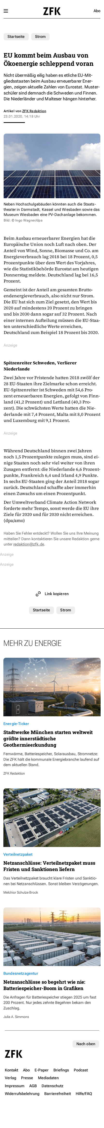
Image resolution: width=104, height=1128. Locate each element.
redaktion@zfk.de (28, 544)
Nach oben (85, 1044)
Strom (40, 36)
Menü (6, 11)
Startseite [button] (52, 11)
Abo (97, 11)
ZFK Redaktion (34, 111)
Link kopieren (57, 593)
